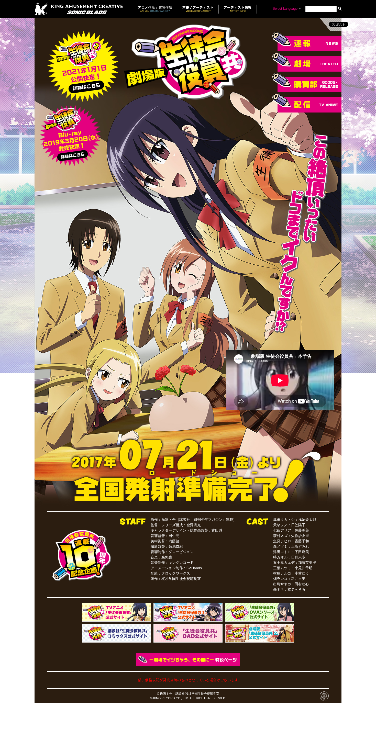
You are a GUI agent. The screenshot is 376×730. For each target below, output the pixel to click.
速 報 (306, 41)
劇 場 (306, 62)
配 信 (306, 103)
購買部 (306, 82)
